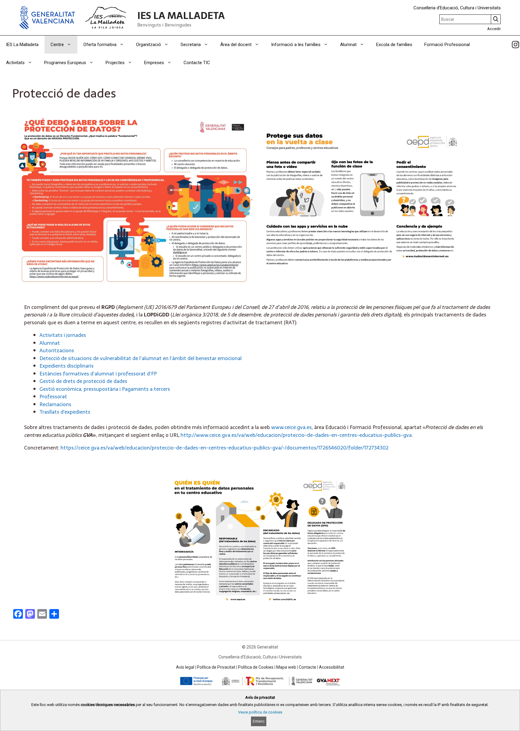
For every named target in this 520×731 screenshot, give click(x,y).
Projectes (115, 62)
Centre (57, 44)
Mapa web (286, 667)
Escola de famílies (394, 44)
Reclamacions (55, 404)
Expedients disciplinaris (66, 366)
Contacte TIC (197, 62)
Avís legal (185, 667)
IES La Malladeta (22, 44)
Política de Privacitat (216, 667)
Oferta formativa (99, 44)
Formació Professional (447, 44)
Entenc (259, 721)
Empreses (154, 62)
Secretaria (191, 44)
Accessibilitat (331, 667)
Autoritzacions (56, 350)
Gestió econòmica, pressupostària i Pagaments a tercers (104, 389)
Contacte (307, 667)
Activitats (15, 62)
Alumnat (348, 44)
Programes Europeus (65, 62)
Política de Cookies (256, 667)
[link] (515, 44)
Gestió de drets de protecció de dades (83, 381)
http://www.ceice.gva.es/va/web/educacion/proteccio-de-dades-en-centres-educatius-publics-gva (296, 435)
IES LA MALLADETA (181, 15)
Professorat (53, 396)
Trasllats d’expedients (64, 412)
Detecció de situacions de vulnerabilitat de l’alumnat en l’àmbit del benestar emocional (140, 358)
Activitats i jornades (62, 335)
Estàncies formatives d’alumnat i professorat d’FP (98, 373)
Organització (148, 44)
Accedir (494, 28)
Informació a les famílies (295, 44)
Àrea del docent (236, 44)
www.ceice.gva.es (291, 427)
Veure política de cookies (260, 712)
